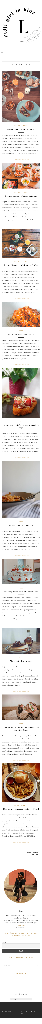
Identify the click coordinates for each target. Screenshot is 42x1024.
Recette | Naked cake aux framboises (21, 592)
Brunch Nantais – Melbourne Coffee (21, 265)
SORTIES (24, 805)
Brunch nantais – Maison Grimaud (21, 196)
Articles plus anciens (33, 853)
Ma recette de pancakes (21, 661)
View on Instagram (22, 983)
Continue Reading (21, 159)
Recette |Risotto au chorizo (21, 525)
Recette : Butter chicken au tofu (21, 335)
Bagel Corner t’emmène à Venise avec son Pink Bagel (21, 729)
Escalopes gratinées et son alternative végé (21, 426)
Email (4, 942)
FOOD (25, 126)
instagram (21, 925)
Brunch (17, 126)
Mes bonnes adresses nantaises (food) (21, 809)
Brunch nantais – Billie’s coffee (21, 130)
